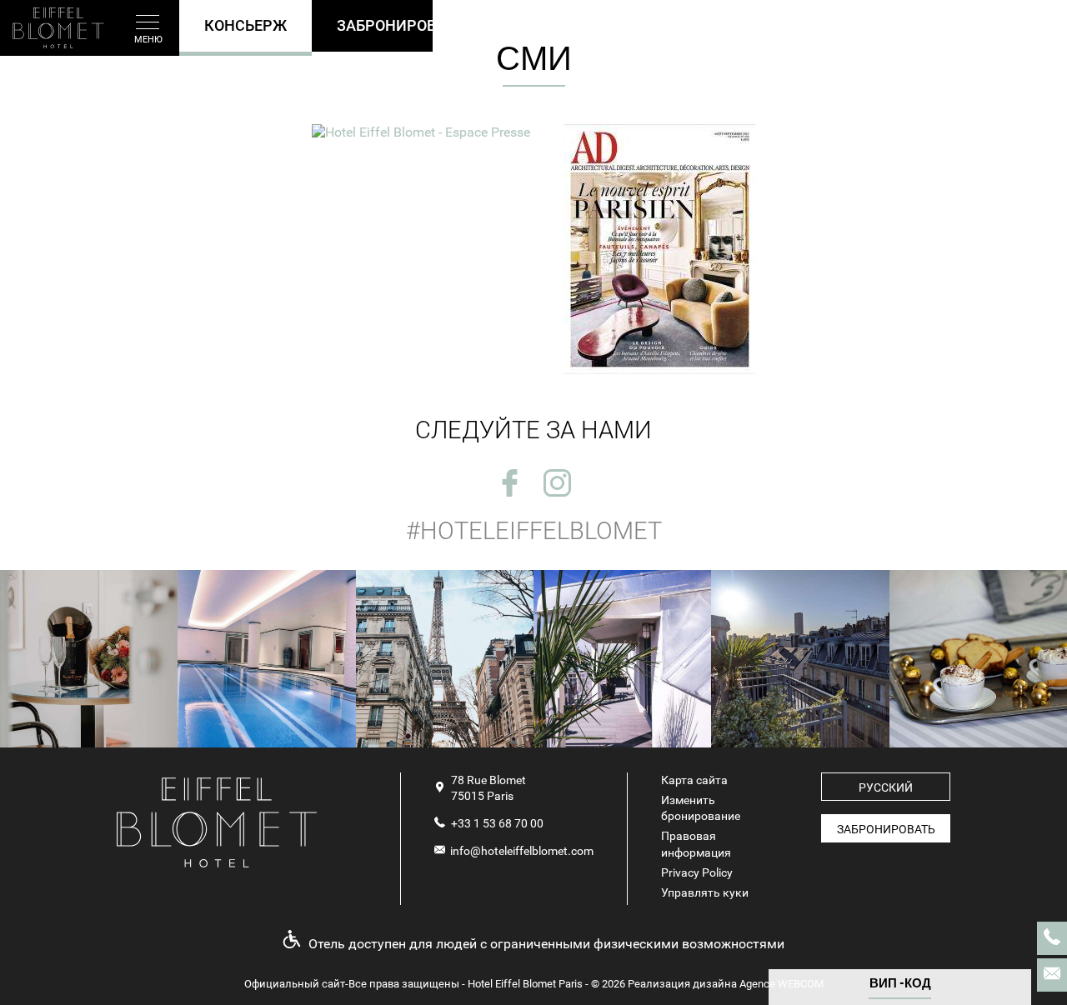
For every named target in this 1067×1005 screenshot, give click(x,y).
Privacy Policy (697, 872)
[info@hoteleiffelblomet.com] (1052, 975)
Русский (886, 787)
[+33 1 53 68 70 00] (1052, 938)
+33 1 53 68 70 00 (497, 823)
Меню (148, 39)
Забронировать (886, 829)
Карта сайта (694, 780)
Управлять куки (705, 892)
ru (1026, 29)
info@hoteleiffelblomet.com (522, 851)
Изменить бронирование (700, 807)
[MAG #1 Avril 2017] (421, 132)
